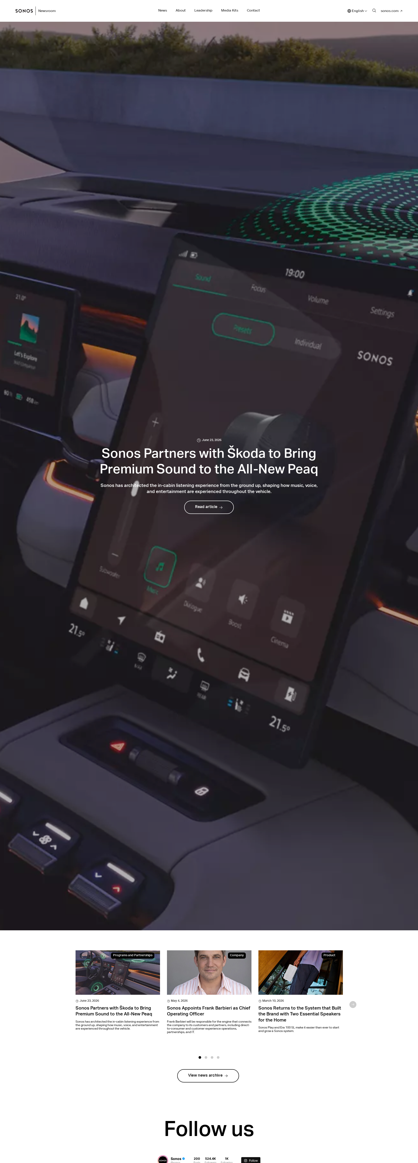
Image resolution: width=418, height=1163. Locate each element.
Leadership (203, 10)
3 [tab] (212, 1057)
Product (329, 955)
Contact (253, 10)
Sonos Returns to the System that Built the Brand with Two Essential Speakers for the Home (299, 1014)
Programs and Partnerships (132, 955)
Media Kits (229, 10)
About (181, 10)
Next (352, 1004)
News (162, 10)
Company (237, 955)
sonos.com (390, 11)
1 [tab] (200, 1057)
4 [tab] (218, 1057)
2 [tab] (206, 1057)
